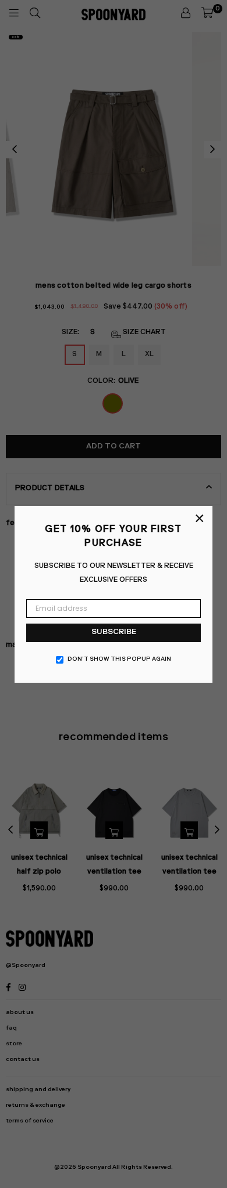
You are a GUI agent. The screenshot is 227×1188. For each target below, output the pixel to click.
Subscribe (113, 632)
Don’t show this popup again (119, 659)
